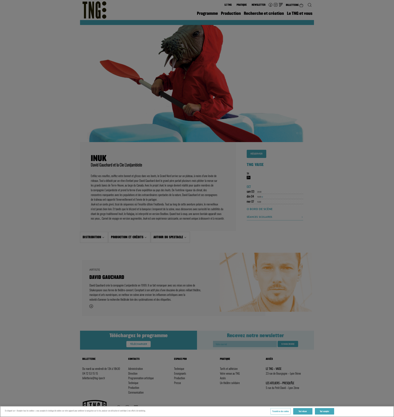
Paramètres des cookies (280, 411)
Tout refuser (303, 411)
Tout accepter (324, 411)
